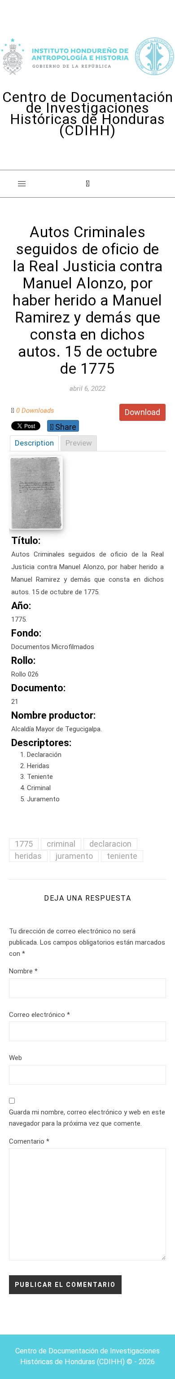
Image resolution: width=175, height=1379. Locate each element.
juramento (74, 856)
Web (15, 1058)
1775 (24, 844)
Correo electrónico (39, 1015)
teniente (122, 856)
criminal (61, 844)
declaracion (110, 844)
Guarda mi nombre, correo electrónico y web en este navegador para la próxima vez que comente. (87, 1117)
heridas (28, 856)
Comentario (29, 1141)
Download (142, 412)
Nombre (23, 971)
